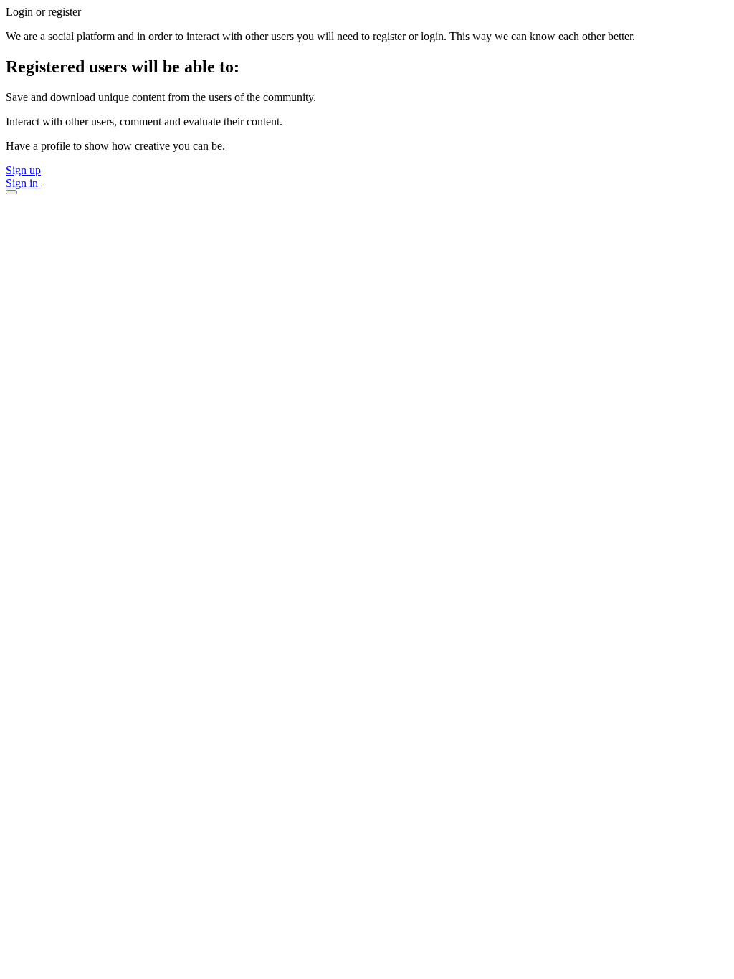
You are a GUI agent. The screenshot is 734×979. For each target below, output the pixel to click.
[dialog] (367, 100)
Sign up (23, 170)
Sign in (23, 183)
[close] (11, 192)
